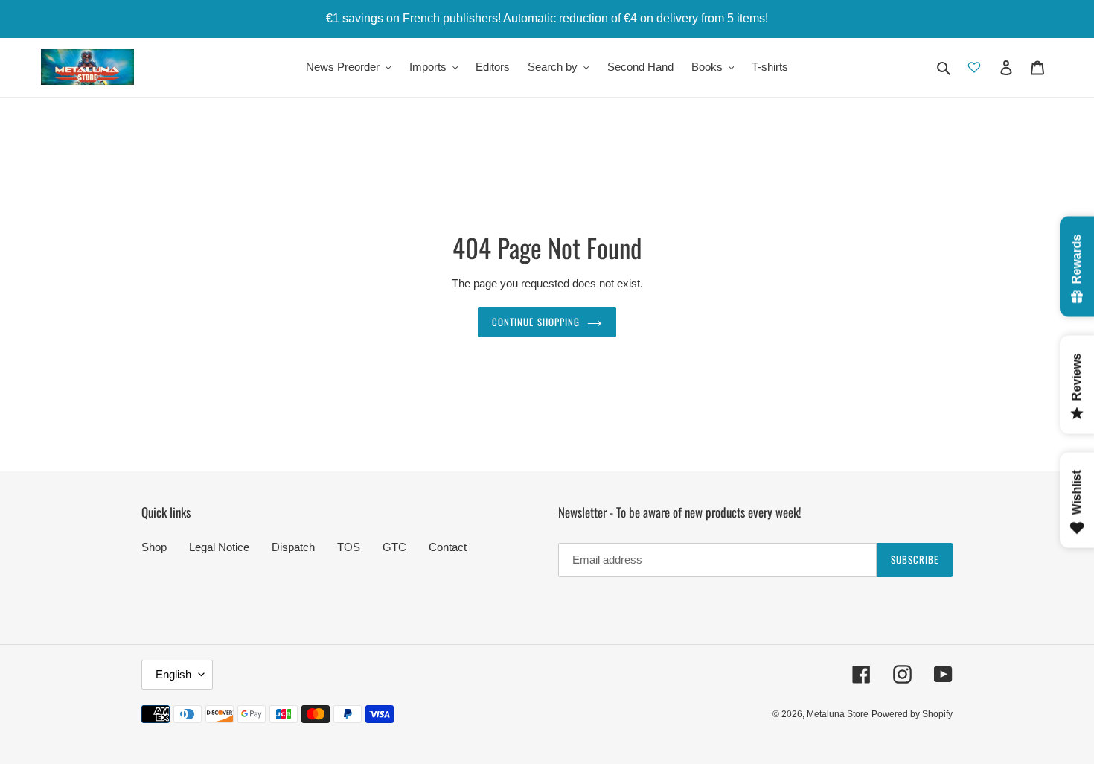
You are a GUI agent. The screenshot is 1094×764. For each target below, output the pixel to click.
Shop (154, 547)
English (173, 674)
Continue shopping (536, 321)
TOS (348, 547)
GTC (394, 547)
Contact (448, 547)
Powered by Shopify (912, 714)
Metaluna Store (838, 714)
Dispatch (293, 547)
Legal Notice (219, 547)
